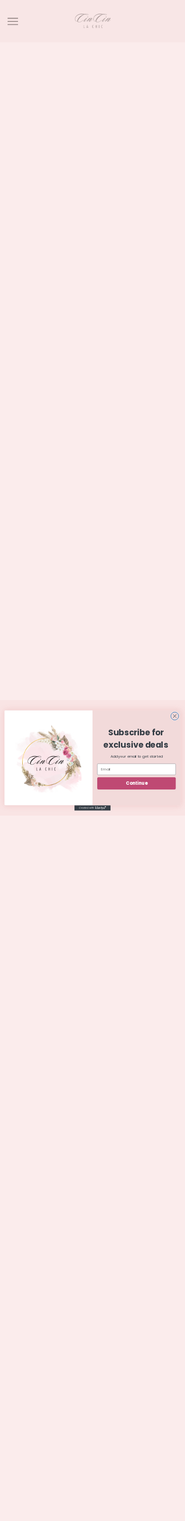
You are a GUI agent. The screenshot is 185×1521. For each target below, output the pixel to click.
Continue (136, 783)
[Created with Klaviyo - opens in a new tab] (92, 807)
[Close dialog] (175, 716)
